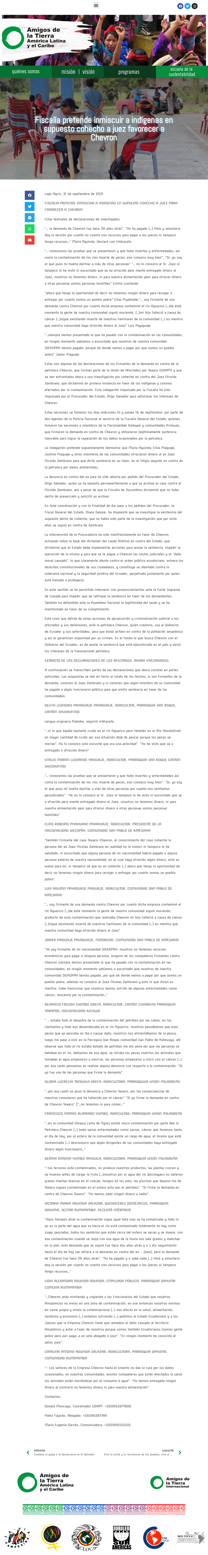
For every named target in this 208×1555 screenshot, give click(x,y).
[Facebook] (180, 6)
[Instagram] (195, 6)
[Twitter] (187, 6)
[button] (96, 5)
